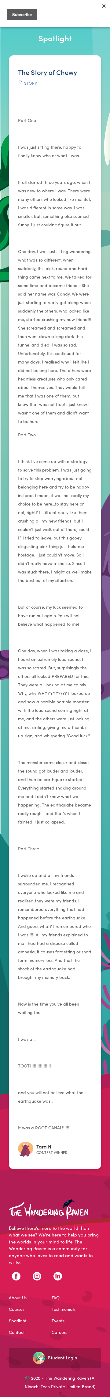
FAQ (56, 1298)
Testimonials (63, 1309)
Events (58, 1321)
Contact (17, 1332)
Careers (59, 1332)
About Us (18, 1298)
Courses (16, 1309)
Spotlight (18, 1321)
